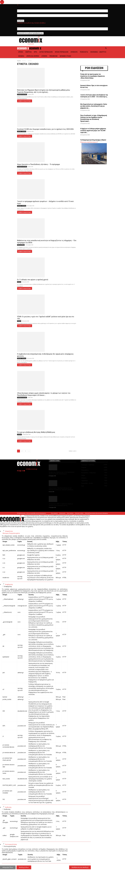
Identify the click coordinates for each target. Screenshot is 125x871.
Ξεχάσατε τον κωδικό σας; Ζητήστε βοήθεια (31, 23)
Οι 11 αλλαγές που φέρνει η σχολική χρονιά (32, 280)
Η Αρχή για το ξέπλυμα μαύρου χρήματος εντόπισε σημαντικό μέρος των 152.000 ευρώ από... (93, 130)
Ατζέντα (44, 56)
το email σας (21, 31)
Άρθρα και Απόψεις (32, 56)
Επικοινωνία (62, 513)
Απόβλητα (74, 52)
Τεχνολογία (84, 52)
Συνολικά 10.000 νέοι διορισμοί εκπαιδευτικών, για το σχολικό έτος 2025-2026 (45, 129)
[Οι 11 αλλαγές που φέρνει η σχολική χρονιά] (46, 267)
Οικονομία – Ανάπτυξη (98, 52)
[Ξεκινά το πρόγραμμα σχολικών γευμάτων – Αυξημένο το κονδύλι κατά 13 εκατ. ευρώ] (46, 189)
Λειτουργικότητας (11, 844)
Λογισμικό (19, 434)
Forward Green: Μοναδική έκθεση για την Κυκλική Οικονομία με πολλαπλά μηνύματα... (61, 488)
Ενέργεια (28, 52)
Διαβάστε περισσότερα (24, 101)
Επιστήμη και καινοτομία (22, 94)
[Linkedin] (20, 471)
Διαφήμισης (9, 584)
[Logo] (23, 49)
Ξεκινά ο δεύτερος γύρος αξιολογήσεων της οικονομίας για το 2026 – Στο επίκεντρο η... (94, 96)
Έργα (35, 52)
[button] (106, 48)
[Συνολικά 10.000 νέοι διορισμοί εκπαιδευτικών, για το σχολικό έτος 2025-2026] (46, 117)
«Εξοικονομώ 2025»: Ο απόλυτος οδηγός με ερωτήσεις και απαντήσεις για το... (61, 504)
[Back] (17, 5)
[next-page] (29, 451)
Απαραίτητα (9, 531)
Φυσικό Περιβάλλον (61, 52)
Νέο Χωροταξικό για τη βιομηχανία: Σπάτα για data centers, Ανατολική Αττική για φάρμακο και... (93, 106)
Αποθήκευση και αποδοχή (80, 867)
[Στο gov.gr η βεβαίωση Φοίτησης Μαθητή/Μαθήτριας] (46, 420)
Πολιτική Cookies (79, 513)
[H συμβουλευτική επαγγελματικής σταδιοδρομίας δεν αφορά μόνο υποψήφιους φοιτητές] (46, 342)
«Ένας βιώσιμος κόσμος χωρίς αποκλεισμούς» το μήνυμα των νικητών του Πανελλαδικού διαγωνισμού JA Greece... (43, 394)
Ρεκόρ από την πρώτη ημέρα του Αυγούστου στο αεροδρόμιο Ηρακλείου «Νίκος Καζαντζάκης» (92, 76)
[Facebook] (17, 471)
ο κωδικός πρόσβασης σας (25, 19)
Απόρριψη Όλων (7, 867)
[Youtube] (24, 471)
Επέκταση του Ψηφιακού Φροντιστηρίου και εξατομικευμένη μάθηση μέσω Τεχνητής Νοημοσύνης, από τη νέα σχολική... (43, 91)
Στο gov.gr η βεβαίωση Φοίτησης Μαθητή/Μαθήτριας (36, 432)
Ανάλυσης (8, 807)
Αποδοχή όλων (24, 867)
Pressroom (53, 56)
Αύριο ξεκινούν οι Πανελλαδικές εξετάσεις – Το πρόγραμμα (38, 164)
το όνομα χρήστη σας (24, 13)
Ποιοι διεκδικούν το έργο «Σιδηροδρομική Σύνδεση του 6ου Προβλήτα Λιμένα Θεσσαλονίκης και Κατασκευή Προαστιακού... (93, 118)
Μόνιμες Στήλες (65, 56)
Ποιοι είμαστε (54, 513)
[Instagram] (19, 471)
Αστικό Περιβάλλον (46, 52)
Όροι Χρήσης (70, 513)
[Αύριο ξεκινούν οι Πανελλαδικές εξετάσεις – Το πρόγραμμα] (46, 152)
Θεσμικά (21, 56)
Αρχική (20, 52)
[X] (22, 471)
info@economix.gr (31, 469)
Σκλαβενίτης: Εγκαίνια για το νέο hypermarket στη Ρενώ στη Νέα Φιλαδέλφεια (61, 473)
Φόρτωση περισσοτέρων (88, 142)
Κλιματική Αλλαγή (21, 244)
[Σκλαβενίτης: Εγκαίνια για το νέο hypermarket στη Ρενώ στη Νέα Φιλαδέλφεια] (62, 467)
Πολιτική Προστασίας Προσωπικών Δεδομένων (96, 513)
